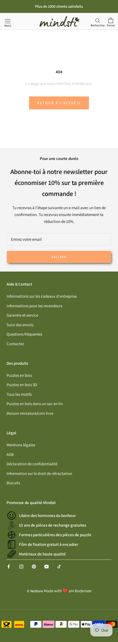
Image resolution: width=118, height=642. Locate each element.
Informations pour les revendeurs (34, 305)
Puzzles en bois (19, 375)
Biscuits (13, 482)
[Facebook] (9, 566)
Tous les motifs (19, 394)
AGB (10, 454)
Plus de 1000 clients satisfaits (59, 6)
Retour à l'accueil (59, 103)
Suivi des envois (20, 324)
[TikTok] (59, 566)
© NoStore (35, 591)
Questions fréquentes (24, 334)
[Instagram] (21, 566)
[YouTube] (46, 566)
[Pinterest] (34, 566)
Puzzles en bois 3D (22, 384)
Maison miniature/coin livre (30, 413)
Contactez (15, 343)
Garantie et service (22, 315)
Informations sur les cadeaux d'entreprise (42, 296)
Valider (59, 257)
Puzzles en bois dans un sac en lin (35, 403)
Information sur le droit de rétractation (39, 473)
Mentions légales (21, 444)
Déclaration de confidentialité (32, 463)
